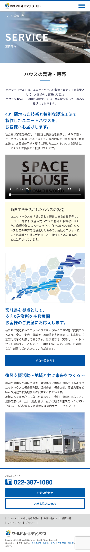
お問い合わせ (45, 493)
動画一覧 (66, 518)
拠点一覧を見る (45, 360)
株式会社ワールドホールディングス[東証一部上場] (53, 543)
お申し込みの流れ (45, 503)
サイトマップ (14, 523)
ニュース (12, 518)
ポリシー (30, 523)
